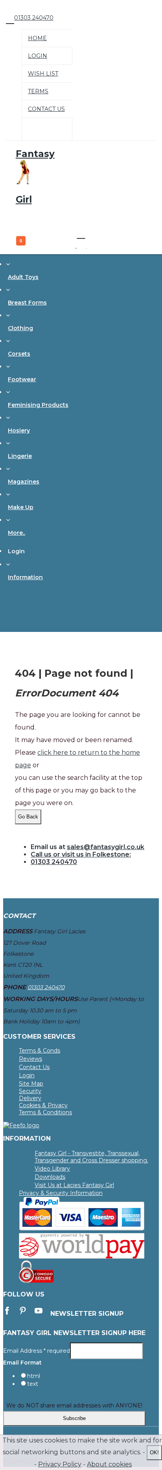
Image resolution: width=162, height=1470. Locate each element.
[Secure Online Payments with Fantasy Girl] (82, 1228)
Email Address (36, 1350)
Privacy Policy (59, 1464)
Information (25, 577)
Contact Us (46, 109)
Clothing (20, 328)
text (32, 1383)
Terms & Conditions (45, 1112)
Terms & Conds (39, 1050)
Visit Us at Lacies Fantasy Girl (74, 1185)
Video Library (52, 1168)
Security (30, 1091)
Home (37, 38)
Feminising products (38, 404)
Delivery (30, 1098)
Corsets (19, 353)
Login (37, 55)
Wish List (43, 73)
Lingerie (20, 456)
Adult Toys (23, 277)
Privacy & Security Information (61, 1193)
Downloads (50, 1176)
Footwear (22, 379)
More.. (16, 532)
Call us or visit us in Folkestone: (81, 854)
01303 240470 (54, 862)
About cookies (109, 1464)
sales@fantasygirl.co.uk (105, 847)
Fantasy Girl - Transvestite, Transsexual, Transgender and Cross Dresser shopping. (91, 1157)
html (33, 1376)
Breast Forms (27, 302)
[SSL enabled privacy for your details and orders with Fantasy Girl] (36, 1281)
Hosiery (19, 430)
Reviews (30, 1058)
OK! (154, 1452)
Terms (38, 91)
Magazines (23, 481)
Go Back (28, 817)
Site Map (31, 1083)
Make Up (20, 507)
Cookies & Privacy (43, 1105)
